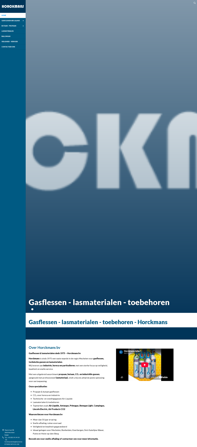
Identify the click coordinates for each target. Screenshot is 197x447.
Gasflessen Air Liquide (11, 20)
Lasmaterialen (8, 31)
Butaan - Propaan (9, 26)
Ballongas (6, 36)
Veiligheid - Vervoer (10, 41)
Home (4, 15)
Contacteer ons (8, 47)
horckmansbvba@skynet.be (13, 442)
